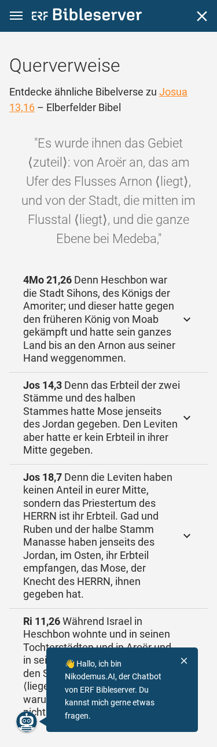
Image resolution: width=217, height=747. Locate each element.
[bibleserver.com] (87, 16)
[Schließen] (202, 16)
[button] (16, 16)
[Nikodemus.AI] (26, 721)
